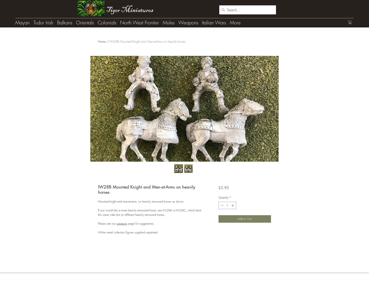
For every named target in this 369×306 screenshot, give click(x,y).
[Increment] (233, 205)
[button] (350, 22)
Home (102, 41)
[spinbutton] (227, 205)
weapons (121, 224)
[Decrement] (221, 205)
